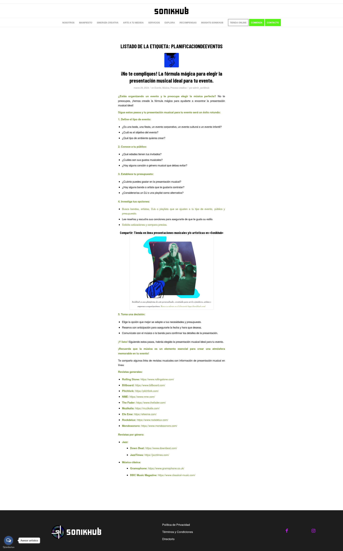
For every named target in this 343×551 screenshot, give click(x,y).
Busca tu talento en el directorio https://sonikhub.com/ (183, 306)
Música (165, 87)
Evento (158, 87)
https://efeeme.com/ (145, 414)
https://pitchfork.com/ (147, 391)
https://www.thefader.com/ (151, 402)
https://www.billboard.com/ (150, 385)
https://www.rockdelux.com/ (152, 420)
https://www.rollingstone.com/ (157, 379)
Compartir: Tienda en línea (136, 233)
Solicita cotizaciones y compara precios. (144, 224)
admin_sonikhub (201, 87)
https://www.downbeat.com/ (161, 448)
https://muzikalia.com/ (147, 408)
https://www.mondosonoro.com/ (159, 426)
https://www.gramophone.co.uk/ (166, 468)
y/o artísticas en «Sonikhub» (205, 233)
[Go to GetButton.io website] (8, 547)
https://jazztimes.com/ (157, 455)
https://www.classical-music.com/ (176, 475)
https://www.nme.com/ (142, 396)
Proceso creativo (178, 87)
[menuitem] (68, 22)
